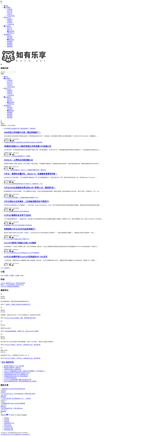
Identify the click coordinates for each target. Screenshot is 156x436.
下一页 (4, 268)
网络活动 (32, 128)
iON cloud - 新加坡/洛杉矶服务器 (10, 286)
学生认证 (9, 12)
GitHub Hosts (7, 424)
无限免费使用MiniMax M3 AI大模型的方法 (16, 374)
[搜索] (78, 120)
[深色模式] (78, 122)
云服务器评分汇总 (9, 423)
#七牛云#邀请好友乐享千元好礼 (17, 215)
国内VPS (9, 27)
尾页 (7, 268)
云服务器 (8, 26)
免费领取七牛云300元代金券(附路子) (19, 229)
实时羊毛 (10, 362)
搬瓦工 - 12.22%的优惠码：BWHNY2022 (12, 284)
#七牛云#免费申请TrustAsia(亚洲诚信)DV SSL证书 (25, 257)
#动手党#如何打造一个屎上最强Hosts (12, 408)
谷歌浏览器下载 (8, 429)
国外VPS (9, 29)
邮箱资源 (11, 39)
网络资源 (8, 34)
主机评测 (11, 31)
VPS (41, 183)
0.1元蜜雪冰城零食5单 (10, 377)
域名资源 (9, 38)
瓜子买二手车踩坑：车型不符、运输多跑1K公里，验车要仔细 (22, 344)
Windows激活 (11, 16)
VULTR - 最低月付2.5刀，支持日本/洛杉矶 (13, 283)
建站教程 (9, 43)
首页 (6, 6)
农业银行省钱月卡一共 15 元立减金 (14, 366)
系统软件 (9, 19)
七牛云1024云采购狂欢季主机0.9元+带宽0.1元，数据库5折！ (30, 188)
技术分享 (9, 11)
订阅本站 (6, 418)
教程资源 (9, 45)
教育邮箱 (9, 41)
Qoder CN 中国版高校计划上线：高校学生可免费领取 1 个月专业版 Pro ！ (25, 371)
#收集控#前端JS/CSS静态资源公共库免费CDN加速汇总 (27, 146)
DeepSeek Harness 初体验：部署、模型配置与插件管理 (20, 318)
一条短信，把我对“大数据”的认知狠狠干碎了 (18, 304)
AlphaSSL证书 (8, 426)
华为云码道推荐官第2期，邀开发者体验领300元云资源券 (20, 381)
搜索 (2, 73)
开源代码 (9, 9)
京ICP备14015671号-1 (7, 434)
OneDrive (9, 14)
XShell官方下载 (8, 428)
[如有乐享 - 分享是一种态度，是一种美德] (25, 63)
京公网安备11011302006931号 (21, 434)
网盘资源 (9, 46)
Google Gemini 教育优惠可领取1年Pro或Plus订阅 (17, 379)
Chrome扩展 (10, 24)
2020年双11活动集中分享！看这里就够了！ (22, 132)
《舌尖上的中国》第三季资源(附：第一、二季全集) (16, 398)
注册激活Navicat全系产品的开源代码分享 (13, 388)
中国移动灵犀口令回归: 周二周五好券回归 (16, 376)
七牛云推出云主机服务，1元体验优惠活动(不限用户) (26, 201)
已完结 (3, 401)
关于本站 (6, 419)
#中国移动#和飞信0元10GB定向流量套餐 (13, 403)
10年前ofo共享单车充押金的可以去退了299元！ (17, 372)
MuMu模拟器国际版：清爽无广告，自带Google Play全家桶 (21, 331)
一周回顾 (27, 156)
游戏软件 (9, 21)
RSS (2, 275)
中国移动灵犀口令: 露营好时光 (12, 369)
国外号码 (9, 36)
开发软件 (9, 22)
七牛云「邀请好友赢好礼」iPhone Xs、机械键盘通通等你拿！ (30, 174)
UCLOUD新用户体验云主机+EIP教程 (20, 243)
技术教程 (7, 7)
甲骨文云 (11, 33)
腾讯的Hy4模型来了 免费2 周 (12, 367)
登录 (2, 123)
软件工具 (8, 17)
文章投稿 (6, 421)
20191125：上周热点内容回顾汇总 (18, 160)
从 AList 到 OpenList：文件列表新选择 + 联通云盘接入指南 (18, 393)
